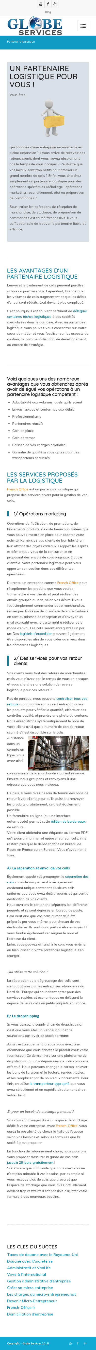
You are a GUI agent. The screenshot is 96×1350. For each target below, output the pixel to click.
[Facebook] (48, 4)
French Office (17, 489)
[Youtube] (40, 4)
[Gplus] (55, 4)
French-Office (67, 1126)
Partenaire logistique (21, 41)
